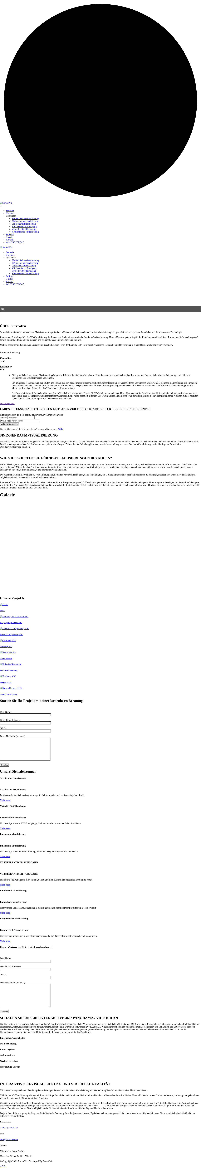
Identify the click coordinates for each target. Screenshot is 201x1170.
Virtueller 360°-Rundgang (24, 229)
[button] (2, 309)
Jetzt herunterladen (9, 424)
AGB (60, 429)
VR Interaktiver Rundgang (24, 226)
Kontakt (9, 239)
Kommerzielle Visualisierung (25, 231)
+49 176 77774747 (15, 242)
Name (3, 417)
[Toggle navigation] (1, 206)
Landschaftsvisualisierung (24, 224)
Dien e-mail (6, 420)
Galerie (9, 237)
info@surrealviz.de (9, 1139)
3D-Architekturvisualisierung (25, 218)
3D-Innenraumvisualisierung (25, 221)
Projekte (10, 234)
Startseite (10, 210)
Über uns (10, 213)
